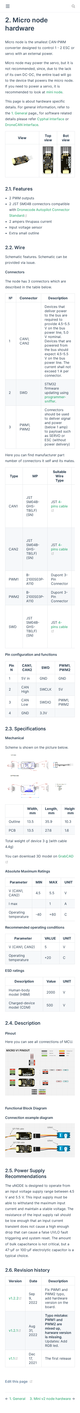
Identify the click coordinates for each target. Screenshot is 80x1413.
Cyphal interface (50, 119)
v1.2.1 (15, 1330)
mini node (54, 92)
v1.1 (13, 1358)
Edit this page (16, 1381)
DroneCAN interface (21, 125)
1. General (19, 113)
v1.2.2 (15, 1298)
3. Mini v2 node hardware (51, 1398)
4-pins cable (59, 506)
